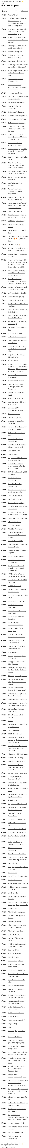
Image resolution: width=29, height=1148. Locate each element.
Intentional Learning (15, 300)
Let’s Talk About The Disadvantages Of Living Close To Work (17, 466)
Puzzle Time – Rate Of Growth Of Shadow (16, 198)
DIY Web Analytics (15, 333)
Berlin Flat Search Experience (14, 479)
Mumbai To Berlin (14, 522)
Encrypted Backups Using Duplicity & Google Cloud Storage (17, 669)
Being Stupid (12, 863)
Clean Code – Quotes (15, 398)
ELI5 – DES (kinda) (14, 734)
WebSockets (12, 873)
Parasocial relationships (16, 61)
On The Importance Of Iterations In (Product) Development (16, 568)
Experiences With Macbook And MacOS (17, 507)
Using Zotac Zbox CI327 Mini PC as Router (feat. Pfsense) (16, 128)
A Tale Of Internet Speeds (17, 337)
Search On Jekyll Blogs (16, 503)
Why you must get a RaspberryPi (15, 1137)
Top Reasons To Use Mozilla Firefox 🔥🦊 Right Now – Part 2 (18, 238)
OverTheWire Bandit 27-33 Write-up (17, 581)
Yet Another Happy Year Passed (16, 916)
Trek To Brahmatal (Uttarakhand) (14, 814)
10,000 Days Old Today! (16, 221)
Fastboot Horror (14, 908)
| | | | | (12, 1)
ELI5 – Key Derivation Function (16, 618)
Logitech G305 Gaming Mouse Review (16, 356)
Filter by (18, 11)
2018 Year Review (14, 525)
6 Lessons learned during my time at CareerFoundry (18, 249)
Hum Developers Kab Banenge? (15, 716)
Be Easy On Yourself (15, 499)
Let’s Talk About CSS (15, 541)
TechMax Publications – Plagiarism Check (16, 1002)
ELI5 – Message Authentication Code (15, 623)
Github (16, 1)
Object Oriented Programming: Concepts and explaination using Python (18, 1117)
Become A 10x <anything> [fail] (17, 328)
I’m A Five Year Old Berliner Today (18, 158)
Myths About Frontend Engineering (16, 710)
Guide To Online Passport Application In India (17, 945)
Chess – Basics (13, 360)
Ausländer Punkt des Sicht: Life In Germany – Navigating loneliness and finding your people (17, 22)
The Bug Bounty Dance (16, 931)
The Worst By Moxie (15, 496)
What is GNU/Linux (15, 1037)
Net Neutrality (13, 1016)
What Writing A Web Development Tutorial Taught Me (16, 386)
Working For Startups (15, 529)
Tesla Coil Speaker (14, 417)
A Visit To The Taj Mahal (17, 829)
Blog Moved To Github (16, 986)
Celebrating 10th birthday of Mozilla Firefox (18, 1104)
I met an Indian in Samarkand (14, 107)
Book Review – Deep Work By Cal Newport (17, 783)
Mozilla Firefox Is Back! (16, 761)
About (5, 1)
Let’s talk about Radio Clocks (15, 225)
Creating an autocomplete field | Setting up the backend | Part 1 (17, 1068)
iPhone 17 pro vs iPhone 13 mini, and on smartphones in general (18, 39)
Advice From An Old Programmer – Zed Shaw (16, 635)
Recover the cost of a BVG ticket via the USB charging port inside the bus (17, 205)
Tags (13, 1)
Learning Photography (16, 296)
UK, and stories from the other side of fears (16, 56)
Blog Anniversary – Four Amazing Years (16, 641)
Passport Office (13, 950)
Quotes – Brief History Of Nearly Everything (17, 428)
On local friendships (15, 93)
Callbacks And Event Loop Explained (17, 888)
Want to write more (15, 211)
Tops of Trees (13, 15)
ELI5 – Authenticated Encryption (15, 629)
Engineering (12, 1024)
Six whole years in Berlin (16, 102)
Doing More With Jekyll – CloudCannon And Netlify (17, 513)
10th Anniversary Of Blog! (17, 119)
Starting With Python (15, 1132)
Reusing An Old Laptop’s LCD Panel (17, 657)
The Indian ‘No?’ (14, 451)
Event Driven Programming (18, 876)
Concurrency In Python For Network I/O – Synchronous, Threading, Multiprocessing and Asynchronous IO (18, 367)
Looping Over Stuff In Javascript (16, 422)
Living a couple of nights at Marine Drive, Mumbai (17, 172)
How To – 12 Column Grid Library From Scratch (17, 446)
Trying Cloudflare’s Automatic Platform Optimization (15, 191)
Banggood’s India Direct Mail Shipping (16, 663)
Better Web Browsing (15, 758)
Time (10, 1027)
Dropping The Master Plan (17, 832)
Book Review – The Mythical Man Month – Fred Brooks (18, 704)
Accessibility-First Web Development (16, 561)
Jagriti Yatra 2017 (14, 730)
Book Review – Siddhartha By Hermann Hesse (17, 795)
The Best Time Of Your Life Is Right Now (17, 311)
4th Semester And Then (16, 970)
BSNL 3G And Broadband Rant (17, 824)
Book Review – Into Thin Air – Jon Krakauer (18, 725)
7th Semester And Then (16, 819)
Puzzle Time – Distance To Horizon (17, 255)
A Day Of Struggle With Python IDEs (16, 1008)
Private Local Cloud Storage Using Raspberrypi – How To (18, 903)
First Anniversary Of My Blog (16, 981)
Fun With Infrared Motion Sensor (17, 837)
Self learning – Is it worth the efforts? (17, 1110)
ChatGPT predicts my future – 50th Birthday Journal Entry (18, 72)
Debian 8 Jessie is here (16, 1013)
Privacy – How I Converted (17, 773)
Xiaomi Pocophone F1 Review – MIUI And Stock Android (17, 534)
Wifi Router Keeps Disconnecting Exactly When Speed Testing (16, 165)
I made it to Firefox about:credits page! (15, 144)
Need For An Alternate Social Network (16, 965)
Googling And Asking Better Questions (18, 868)
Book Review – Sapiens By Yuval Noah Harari (17, 694)
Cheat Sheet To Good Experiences (15, 440)
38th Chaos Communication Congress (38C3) (18, 97)
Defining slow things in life (17, 115)
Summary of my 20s (15, 51)
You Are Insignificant (15, 961)
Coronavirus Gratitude (16, 381)
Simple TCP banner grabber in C (18, 1098)
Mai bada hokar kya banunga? (15, 184)
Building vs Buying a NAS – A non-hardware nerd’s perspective (17, 151)
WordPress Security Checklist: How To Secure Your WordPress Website (17, 281)
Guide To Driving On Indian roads (18, 789)
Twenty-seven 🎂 (14, 244)
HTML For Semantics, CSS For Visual (17, 473)
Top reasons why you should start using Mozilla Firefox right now (18, 1091)
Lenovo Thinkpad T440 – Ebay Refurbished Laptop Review (17, 681)
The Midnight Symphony (17, 912)
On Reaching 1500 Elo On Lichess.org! (17, 322)
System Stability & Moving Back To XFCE (17, 590)
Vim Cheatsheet (14, 934)
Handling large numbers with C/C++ (16, 1032)
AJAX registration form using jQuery (16, 1047)
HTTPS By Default (14, 586)
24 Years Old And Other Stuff (16, 434)
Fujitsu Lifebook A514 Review (16, 939)
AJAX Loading (13, 893)
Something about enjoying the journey (17, 178)
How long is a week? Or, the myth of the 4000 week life (18, 66)
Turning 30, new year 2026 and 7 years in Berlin (17, 47)
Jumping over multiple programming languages (16, 1041)
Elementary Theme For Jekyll (16, 393)
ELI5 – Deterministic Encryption (15, 606)
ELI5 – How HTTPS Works (17, 601)
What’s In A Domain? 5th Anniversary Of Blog (17, 491)
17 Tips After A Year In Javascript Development (16, 575)
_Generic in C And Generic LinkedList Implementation (17, 858)
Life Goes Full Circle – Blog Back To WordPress (17, 316)
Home (2, 1)
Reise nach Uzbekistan (16, 112)
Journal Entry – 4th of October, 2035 (15, 80)
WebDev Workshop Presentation (15, 485)
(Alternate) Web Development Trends (15, 409)
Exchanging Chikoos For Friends (17, 897)
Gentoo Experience (15, 880)
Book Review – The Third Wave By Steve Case (17, 808)
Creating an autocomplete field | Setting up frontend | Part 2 (17, 1060)
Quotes (9, 1)
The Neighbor (13, 454)
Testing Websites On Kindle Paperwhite (18, 551)
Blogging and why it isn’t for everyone (18, 1127)
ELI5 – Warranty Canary (16, 556)
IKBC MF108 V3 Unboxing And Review (17, 341)
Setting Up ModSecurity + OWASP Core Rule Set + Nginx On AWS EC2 (17, 272)
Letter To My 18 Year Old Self (17, 231)
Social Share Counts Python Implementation (18, 975)
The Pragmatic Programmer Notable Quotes (18, 545)
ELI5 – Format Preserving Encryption (17, 612)
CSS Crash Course (14, 953)
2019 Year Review (14, 414)
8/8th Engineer (13, 800)
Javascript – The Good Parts (18, 518)
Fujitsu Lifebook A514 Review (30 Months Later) (17, 689)
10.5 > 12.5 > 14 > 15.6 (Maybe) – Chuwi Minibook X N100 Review (17, 136)
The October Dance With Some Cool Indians (17, 926)
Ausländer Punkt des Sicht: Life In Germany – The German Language (17, 31)
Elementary (8, 1146)
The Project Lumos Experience (15, 849)
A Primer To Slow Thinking (17, 293)
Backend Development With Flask (18, 596)
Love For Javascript (15, 921)
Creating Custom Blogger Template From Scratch (17, 996)
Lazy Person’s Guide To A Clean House (17, 403)
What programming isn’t (16, 1020)
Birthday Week (13, 957)
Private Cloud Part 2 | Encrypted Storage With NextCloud (16, 767)
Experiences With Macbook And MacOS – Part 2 (17, 459)
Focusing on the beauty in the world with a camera (17, 216)
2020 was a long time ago (16, 123)
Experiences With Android (17, 804)
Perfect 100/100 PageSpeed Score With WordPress (17, 288)
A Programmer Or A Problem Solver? (15, 778)
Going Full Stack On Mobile (18, 883)
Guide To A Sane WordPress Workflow (18, 305)
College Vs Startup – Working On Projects (15, 843)
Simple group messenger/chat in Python (17, 1075)
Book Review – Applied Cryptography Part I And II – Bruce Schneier (18, 739)
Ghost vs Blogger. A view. (17, 1123)
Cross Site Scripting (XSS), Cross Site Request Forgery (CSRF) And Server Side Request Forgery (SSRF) (17, 263)
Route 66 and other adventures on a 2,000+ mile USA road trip (17, 87)
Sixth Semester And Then (17, 854)
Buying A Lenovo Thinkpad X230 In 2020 (17, 376)
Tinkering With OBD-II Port (18, 754)
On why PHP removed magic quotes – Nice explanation (18, 1053)
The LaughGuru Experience (17, 676)
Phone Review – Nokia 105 (17, 699)
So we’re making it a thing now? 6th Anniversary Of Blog (17, 348)
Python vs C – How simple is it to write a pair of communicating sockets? (18, 1082)
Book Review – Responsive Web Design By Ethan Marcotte (17, 748)
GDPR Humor (13, 652)
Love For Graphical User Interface (16, 990)
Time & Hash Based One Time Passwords (16, 647)
